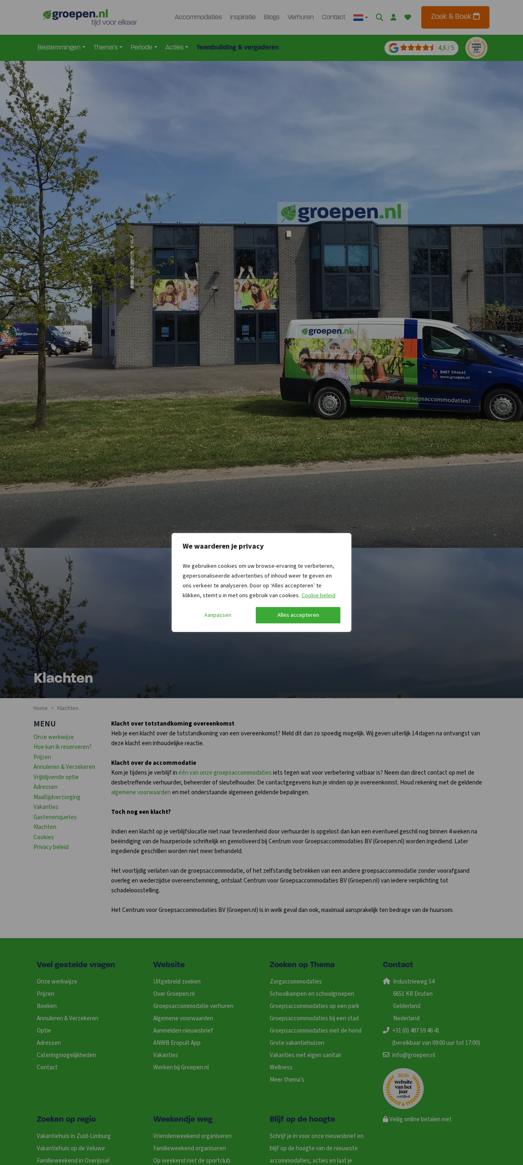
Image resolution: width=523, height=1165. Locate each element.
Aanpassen (217, 615)
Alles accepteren (298, 615)
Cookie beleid (318, 595)
